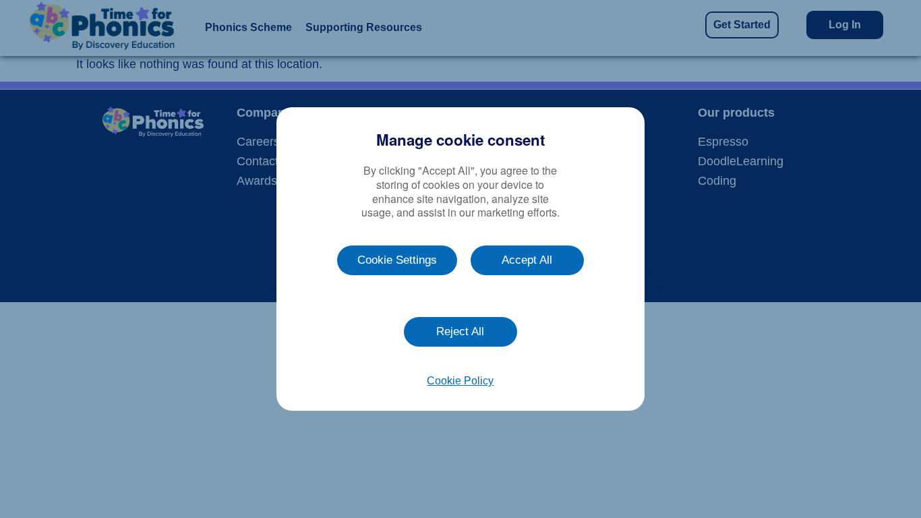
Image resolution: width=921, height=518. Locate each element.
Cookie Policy (460, 380)
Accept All (527, 260)
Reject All (460, 331)
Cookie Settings (397, 260)
